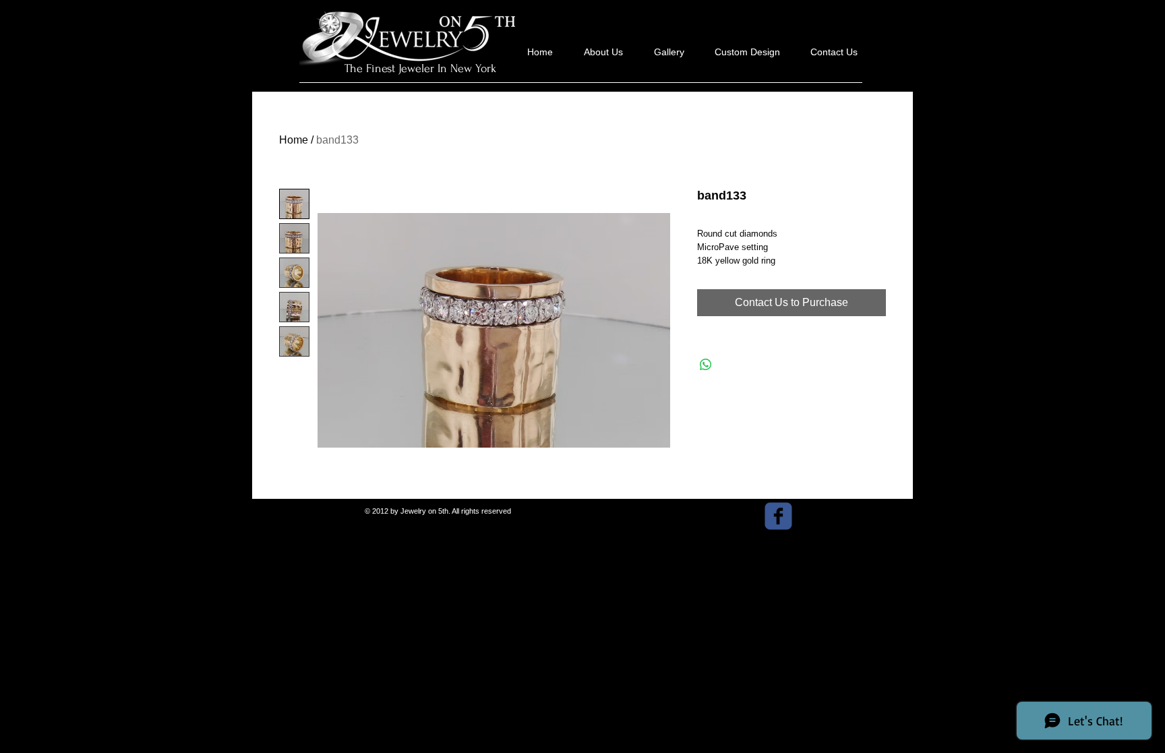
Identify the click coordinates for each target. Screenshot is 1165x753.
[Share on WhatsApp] (706, 365)
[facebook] (778, 516)
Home (293, 140)
